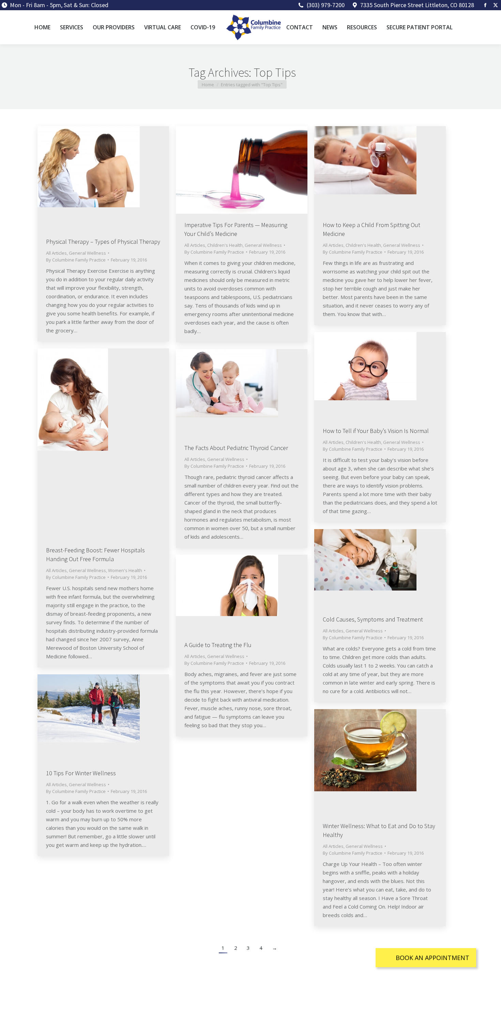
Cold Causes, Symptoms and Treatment (373, 619)
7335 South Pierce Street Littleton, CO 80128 (417, 5)
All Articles (56, 253)
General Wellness (87, 253)
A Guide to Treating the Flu (218, 645)
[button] (426, 957)
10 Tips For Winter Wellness (81, 773)
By (76, 260)
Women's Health (125, 570)
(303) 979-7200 (326, 5)
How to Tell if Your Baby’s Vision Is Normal (376, 431)
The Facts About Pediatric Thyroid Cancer (236, 448)
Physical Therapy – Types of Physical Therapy (103, 241)
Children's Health (225, 245)
